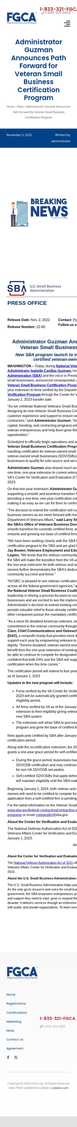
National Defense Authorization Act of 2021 (43, 863)
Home (10, 106)
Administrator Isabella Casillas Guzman (39, 371)
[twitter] (16, 1057)
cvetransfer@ (46, 815)
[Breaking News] (22, 967)
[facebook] (8, 1057)
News (20, 106)
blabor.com (60, 1088)
